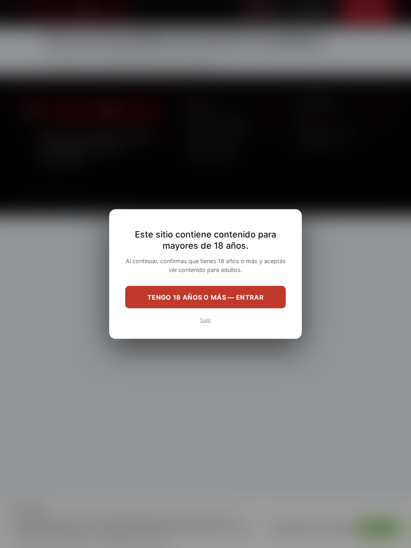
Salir (205, 320)
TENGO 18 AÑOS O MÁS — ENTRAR (205, 297)
